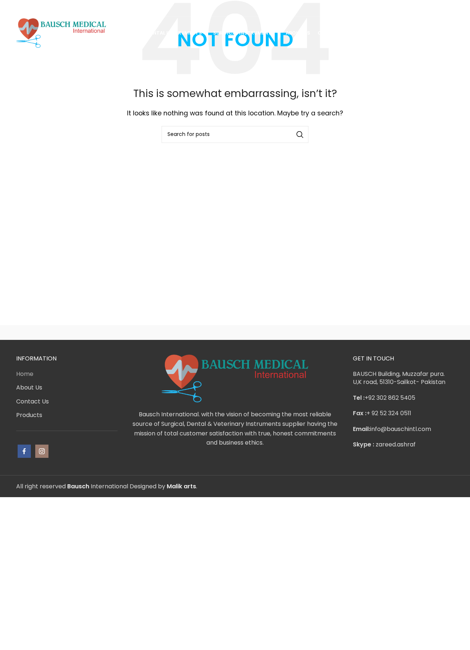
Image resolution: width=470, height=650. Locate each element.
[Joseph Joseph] (297, 332)
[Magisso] (110, 332)
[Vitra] (47, 332)
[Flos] (422, 332)
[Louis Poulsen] (172, 332)
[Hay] (360, 332)
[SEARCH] (300, 134)
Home (24, 374)
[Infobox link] (36, 7)
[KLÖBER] (235, 332)
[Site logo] (61, 32)
